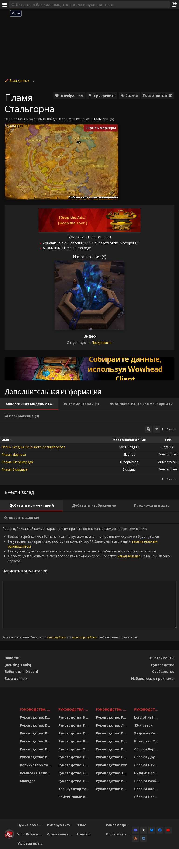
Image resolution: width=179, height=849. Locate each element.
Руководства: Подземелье (74, 733)
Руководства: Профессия (36, 749)
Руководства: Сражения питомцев (74, 765)
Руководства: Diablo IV (147, 709)
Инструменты (162, 658)
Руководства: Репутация (74, 757)
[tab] (29, 404)
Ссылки (131, 95)
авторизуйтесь (56, 637)
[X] (143, 830)
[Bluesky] (151, 830)
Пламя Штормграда (17, 462)
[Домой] (9, 837)
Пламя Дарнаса (13, 454)
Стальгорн (99, 119)
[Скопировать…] (148, 429)
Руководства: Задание (74, 749)
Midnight (27, 781)
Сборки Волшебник (147, 789)
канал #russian (129, 556)
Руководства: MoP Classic (74, 709)
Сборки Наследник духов (147, 797)
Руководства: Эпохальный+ (36, 741)
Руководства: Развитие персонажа (36, 733)
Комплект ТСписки (36, 773)
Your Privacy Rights (30, 834)
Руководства (162, 665)
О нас (81, 825)
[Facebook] (159, 830)
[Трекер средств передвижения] (89, 368)
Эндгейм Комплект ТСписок (147, 733)
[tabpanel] (89, 453)
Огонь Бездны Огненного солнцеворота (33, 447)
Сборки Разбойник (147, 781)
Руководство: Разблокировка (112, 717)
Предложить (102, 342)
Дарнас (129, 454)
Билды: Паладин (147, 773)
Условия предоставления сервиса (30, 843)
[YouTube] (168, 830)
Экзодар (129, 469)
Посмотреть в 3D (157, 95)
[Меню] (4, 4)
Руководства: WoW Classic (112, 709)
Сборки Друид (147, 757)
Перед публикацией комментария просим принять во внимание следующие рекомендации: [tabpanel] (86, 582)
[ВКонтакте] (143, 838)
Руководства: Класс (36, 717)
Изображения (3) (89, 256)
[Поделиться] (174, 4)
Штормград (129, 462)
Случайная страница (60, 834)
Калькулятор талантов (36, 765)
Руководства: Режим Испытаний (74, 781)
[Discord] (135, 830)
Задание (168, 447)
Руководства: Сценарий (74, 773)
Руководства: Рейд (36, 757)
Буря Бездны (129, 447)
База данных (19, 80)
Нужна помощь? (30, 825)
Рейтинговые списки (74, 797)
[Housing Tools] (18, 665)
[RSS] (135, 838)
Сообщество (163, 671)
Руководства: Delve (36, 725)
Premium (84, 834)
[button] (79, 142)
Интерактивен (168, 454)
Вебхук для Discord (21, 671)
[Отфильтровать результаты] (156, 429)
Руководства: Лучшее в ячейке (112, 725)
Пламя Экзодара (14, 469)
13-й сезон (143, 725)
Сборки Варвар (147, 749)
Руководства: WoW (36, 709)
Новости (12, 658)
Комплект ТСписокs (147, 741)
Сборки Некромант (147, 765)
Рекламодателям (119, 825)
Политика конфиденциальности (119, 834)
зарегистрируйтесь (84, 637)
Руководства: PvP (111, 765)
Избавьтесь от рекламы (152, 678)
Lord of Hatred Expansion (147, 717)
